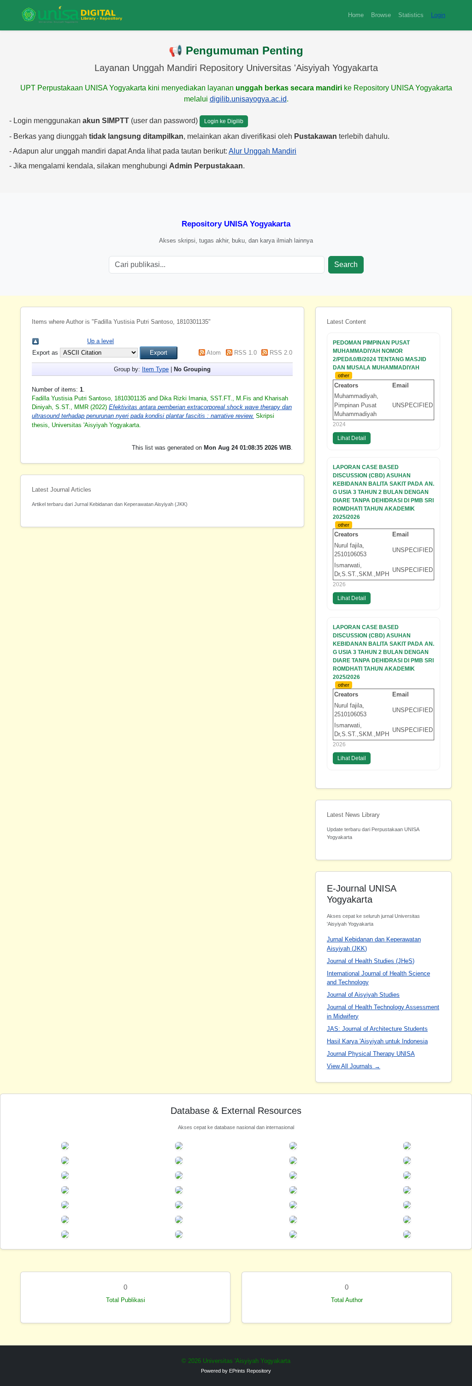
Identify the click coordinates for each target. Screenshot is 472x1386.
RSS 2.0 (281, 352)
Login (438, 15)
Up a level (100, 341)
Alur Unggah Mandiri (262, 151)
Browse (381, 15)
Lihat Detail (351, 438)
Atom (213, 352)
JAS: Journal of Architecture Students (377, 1028)
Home (356, 15)
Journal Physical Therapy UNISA (371, 1053)
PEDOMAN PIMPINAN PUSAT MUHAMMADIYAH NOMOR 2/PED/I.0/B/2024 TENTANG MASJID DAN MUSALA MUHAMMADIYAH (379, 355)
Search (346, 264)
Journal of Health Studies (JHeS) (370, 961)
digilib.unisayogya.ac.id (248, 99)
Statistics (411, 15)
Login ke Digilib (223, 121)
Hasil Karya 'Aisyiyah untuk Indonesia (377, 1041)
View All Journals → (353, 1066)
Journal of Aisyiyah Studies (363, 994)
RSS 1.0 (245, 352)
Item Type (155, 369)
